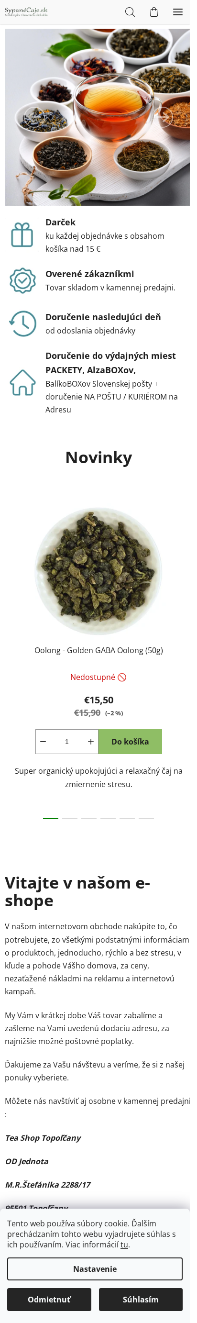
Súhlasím (141, 1299)
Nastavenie (95, 1269)
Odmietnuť (49, 1299)
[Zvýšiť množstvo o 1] (91, 742)
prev (10, 573)
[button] (34, 117)
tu (124, 1244)
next (187, 573)
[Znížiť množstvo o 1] (43, 742)
